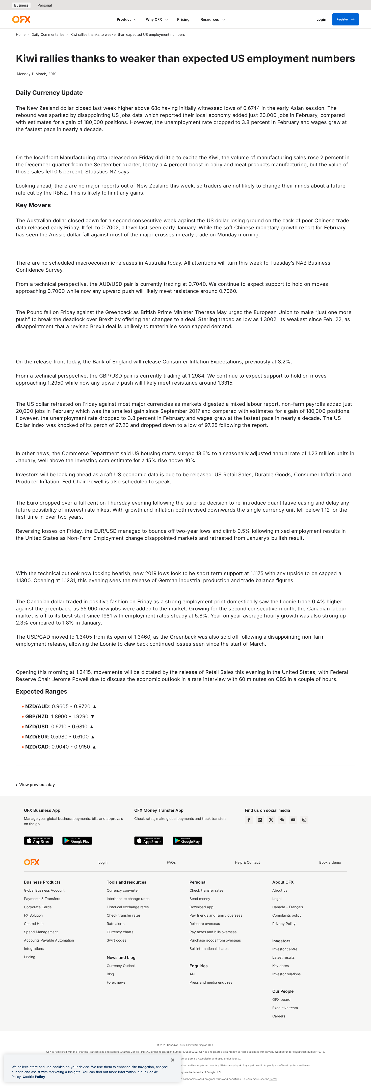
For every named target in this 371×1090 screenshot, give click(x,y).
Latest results (283, 957)
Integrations (34, 948)
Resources (210, 19)
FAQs (171, 862)
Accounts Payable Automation (49, 940)
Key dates (280, 965)
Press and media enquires (211, 982)
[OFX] (21, 19)
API (192, 974)
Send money (200, 898)
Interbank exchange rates (128, 898)
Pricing (183, 19)
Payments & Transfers (42, 898)
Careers (278, 1016)
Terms (273, 1078)
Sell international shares (209, 948)
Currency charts (120, 932)
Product (124, 19)
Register (342, 19)
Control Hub (34, 923)
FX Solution (33, 915)
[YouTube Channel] (293, 820)
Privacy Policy (284, 923)
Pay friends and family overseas (216, 915)
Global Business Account (44, 890)
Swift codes (116, 940)
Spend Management (41, 932)
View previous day (36, 784)
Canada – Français (287, 907)
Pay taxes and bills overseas (213, 932)
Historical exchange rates (128, 907)
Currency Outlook (121, 965)
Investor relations (286, 974)
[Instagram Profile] (304, 820)
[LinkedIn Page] (260, 820)
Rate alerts (115, 923)
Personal (45, 5)
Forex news (116, 982)
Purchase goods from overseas (215, 940)
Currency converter (123, 890)
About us (279, 890)
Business (21, 5)
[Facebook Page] (249, 820)
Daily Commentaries (48, 34)
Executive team (285, 1008)
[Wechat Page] (282, 820)
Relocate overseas (205, 923)
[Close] (172, 1060)
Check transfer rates (124, 915)
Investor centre (284, 949)
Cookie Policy (34, 1077)
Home (20, 34)
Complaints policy (287, 915)
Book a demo (330, 862)
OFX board (281, 999)
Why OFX (154, 19)
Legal (276, 898)
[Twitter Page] (271, 820)
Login (103, 862)
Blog (110, 974)
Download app (202, 907)
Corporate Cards (37, 907)
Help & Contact (247, 862)
